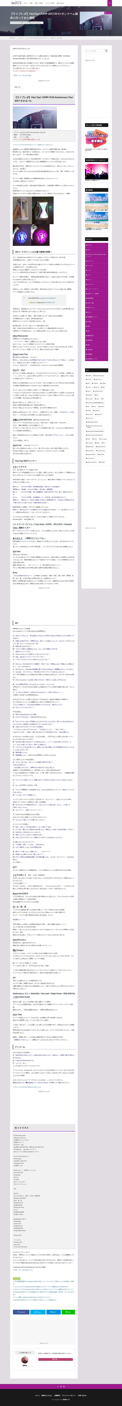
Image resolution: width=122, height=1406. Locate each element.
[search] (106, 51)
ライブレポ (25, 22)
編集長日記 (90, 335)
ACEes (89, 391)
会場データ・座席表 (93, 293)
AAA (103, 387)
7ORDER (104, 383)
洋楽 (88, 326)
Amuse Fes (90, 414)
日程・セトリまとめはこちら (23, 1270)
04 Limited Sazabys (99, 375)
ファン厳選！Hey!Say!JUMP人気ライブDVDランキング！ (32, 1297)
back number (90, 450)
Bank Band (101, 454)
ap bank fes (99, 414)
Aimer (94, 406)
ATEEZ (95, 439)
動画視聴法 (90, 298)
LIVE (88, 250)
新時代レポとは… (47, 1395)
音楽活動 (89, 349)
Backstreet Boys (101, 450)
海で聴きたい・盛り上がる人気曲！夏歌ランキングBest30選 (96, 210)
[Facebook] (21, 1312)
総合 (88, 331)
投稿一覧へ (55, 1359)
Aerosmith (90, 399)
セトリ (40, 22)
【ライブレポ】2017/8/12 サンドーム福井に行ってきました (33, 145)
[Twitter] (38, 1312)
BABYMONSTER (101, 446)
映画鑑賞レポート (92, 317)
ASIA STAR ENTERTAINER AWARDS (95, 431)
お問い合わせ (60, 3)
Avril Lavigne (104, 439)
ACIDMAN (89, 395)
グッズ (89, 270)
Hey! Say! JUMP (34, 22)
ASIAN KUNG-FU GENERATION (94, 435)
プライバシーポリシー (69, 1395)
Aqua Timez (90, 418)
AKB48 (89, 410)
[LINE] (68, 1312)
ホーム (37, 1395)
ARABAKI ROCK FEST (92, 422)
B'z (104, 443)
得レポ (89, 312)
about (25, 3)
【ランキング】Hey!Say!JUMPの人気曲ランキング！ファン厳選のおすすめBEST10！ (41, 1286)
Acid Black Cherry (98, 391)
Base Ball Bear (90, 458)
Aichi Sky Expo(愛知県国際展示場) (95, 402)
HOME (13, 38)
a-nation (89, 387)
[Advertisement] (44, 601)
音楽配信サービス (92, 359)
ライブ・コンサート (93, 289)
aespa (97, 399)
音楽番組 (89, 354)
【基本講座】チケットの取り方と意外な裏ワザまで (96, 149)
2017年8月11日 (50, 302)
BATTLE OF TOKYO (92, 462)
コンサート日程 (49, 3)
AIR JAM (102, 406)
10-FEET (89, 379)
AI (103, 399)
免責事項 (57, 1395)
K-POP (89, 245)
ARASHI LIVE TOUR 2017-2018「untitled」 (94, 426)
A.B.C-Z (97, 387)
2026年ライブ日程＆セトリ (92, 180)
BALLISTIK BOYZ (91, 454)
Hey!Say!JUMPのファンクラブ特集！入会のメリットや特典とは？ (35, 1300)
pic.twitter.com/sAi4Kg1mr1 (47, 298)
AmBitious (97, 410)
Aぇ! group (90, 443)
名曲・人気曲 (38, 3)
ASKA (88, 439)
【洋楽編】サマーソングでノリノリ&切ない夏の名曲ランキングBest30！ (96, 228)
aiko (88, 406)
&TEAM (89, 375)
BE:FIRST (102, 462)
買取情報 (89, 340)
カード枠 (89, 265)
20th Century (98, 379)
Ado (97, 395)
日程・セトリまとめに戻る (22, 75)
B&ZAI (97, 443)
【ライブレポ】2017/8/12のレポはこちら (27, 1087)
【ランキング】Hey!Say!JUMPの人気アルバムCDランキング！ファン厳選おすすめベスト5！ (44, 1289)
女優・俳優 (90, 303)
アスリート (90, 261)
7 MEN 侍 (95, 383)
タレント (89, 279)
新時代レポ (66, 1399)
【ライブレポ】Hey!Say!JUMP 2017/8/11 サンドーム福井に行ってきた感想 (44, 38)
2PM (88, 383)
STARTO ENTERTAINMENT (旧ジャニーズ (96, 255)
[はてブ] (53, 1312)
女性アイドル (91, 307)
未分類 (89, 321)
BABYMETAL (90, 446)
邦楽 (31, 3)
